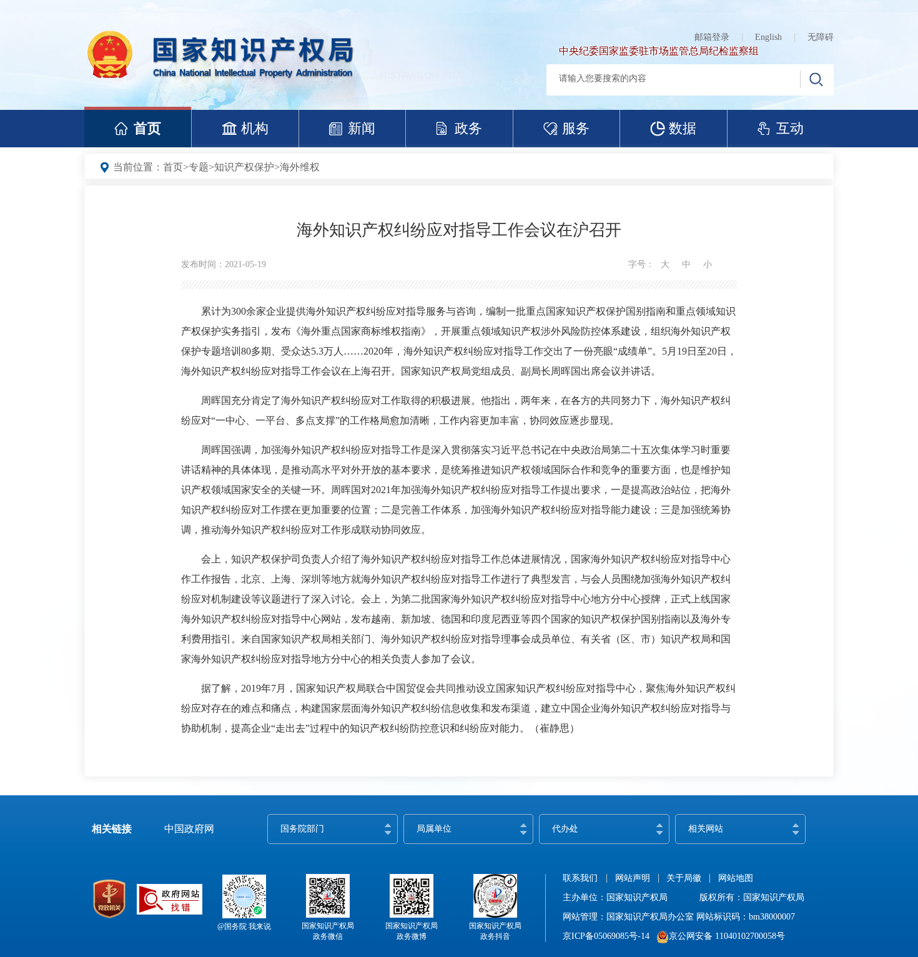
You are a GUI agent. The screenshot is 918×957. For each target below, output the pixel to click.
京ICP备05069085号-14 (606, 936)
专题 (199, 167)
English (768, 37)
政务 (468, 128)
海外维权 (300, 167)
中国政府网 (189, 828)
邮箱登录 (711, 37)
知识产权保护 (244, 167)
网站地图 (735, 878)
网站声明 (632, 878)
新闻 (361, 128)
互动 (790, 128)
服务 (576, 128)
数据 (682, 128)
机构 (255, 128)
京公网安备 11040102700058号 (727, 936)
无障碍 (820, 37)
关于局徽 (683, 878)
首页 (147, 128)
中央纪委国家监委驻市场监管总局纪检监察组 (659, 51)
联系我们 (580, 878)
